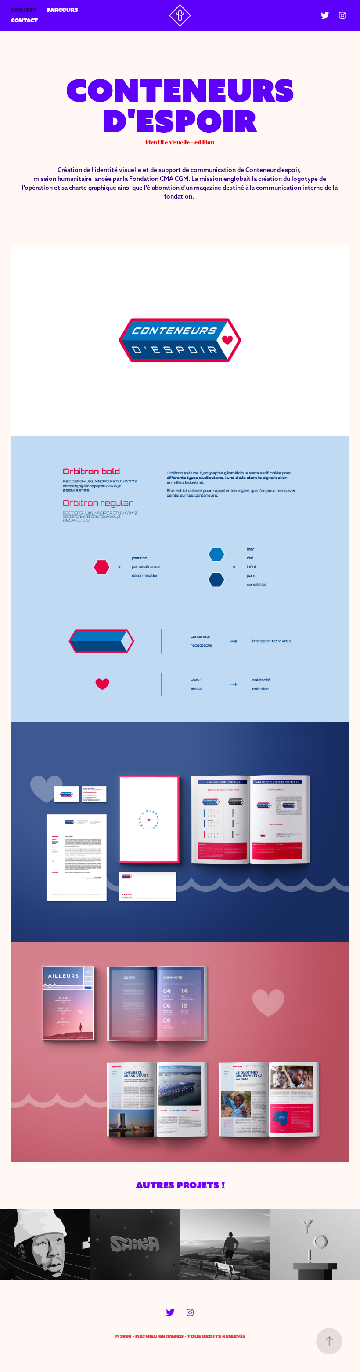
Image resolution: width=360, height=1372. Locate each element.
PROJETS (23, 10)
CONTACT (24, 20)
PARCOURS (62, 10)
